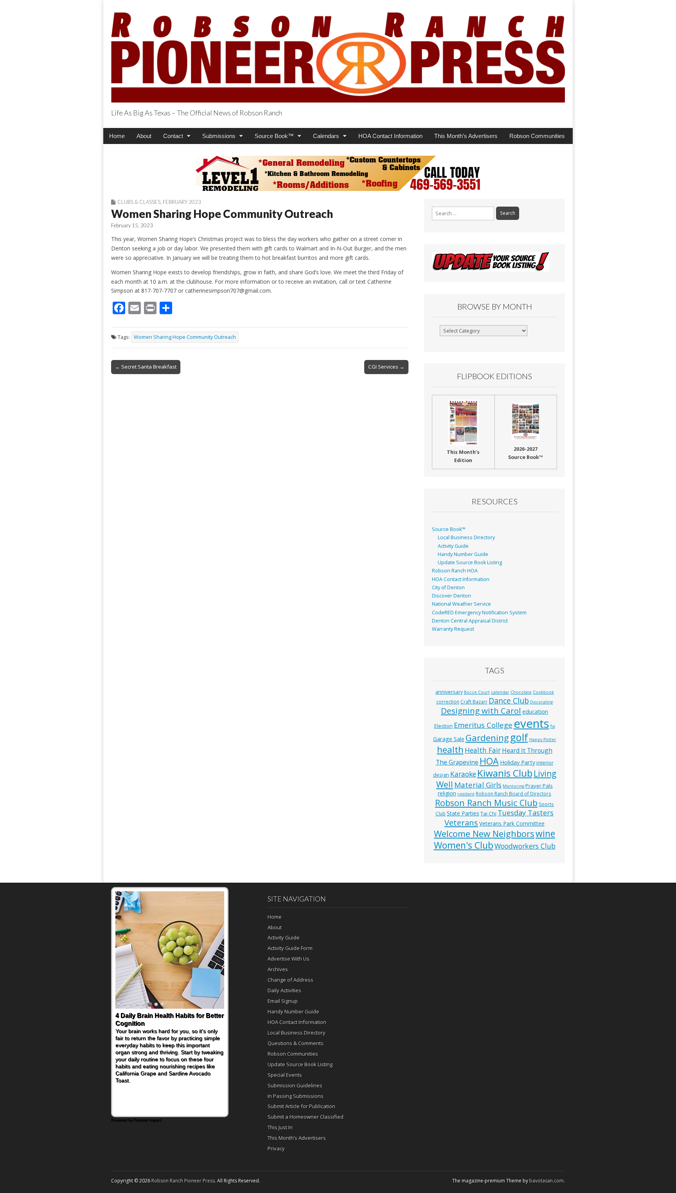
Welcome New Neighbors (484, 833)
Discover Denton (451, 595)
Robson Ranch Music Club (486, 802)
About (144, 136)
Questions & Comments (296, 1043)
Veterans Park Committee (512, 823)
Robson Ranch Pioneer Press (183, 1180)
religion (447, 793)
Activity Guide (453, 546)
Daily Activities (284, 990)
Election (443, 726)
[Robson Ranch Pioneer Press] (338, 52)
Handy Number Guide (463, 554)
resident (466, 794)
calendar (500, 692)
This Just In (280, 1127)
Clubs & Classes (138, 202)
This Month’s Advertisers (466, 136)
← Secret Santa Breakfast (145, 366)
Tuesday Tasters (526, 812)
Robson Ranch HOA (455, 570)
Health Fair (483, 750)
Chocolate (521, 692)
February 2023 (182, 202)
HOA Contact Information (390, 136)
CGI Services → (386, 366)
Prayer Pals (539, 785)
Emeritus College (483, 725)
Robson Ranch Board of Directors (513, 793)
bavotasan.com (546, 1180)
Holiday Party (517, 762)
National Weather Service (461, 604)
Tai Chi (488, 813)
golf (519, 737)
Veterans (461, 822)
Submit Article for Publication (301, 1106)
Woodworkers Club (525, 846)
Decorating (541, 702)
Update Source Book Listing (470, 562)
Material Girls (478, 785)
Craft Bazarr (473, 701)
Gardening (487, 738)
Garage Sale (448, 739)
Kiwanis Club (504, 773)
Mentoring (513, 786)
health (450, 749)
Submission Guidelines (295, 1085)
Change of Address (290, 979)
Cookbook (543, 692)
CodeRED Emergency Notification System (479, 612)
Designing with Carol (481, 710)
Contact (173, 136)
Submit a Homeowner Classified (305, 1116)
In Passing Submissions (296, 1095)
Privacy (276, 1148)
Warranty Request (453, 629)
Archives (278, 969)
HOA (489, 761)
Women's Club (463, 845)
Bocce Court (477, 692)
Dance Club (509, 700)
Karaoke (463, 774)
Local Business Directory (466, 537)
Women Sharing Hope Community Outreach (185, 337)
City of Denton (448, 587)
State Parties (463, 813)
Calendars (326, 136)
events (531, 723)
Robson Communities (537, 136)
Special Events (285, 1074)
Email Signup (283, 1000)
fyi (552, 726)
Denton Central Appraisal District (470, 620)
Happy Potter (542, 739)
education (535, 711)
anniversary (449, 692)
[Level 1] (338, 173)
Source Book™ (274, 136)
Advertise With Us (288, 958)
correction (447, 701)
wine (545, 833)
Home (117, 136)
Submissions (219, 136)
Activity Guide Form (290, 948)
